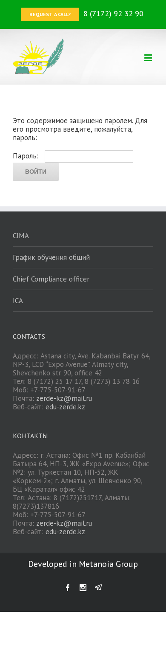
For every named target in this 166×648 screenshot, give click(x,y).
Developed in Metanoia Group (83, 563)
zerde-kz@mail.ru (64, 398)
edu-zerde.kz (65, 406)
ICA (18, 300)
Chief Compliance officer (51, 279)
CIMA (21, 235)
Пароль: (26, 156)
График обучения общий (51, 257)
